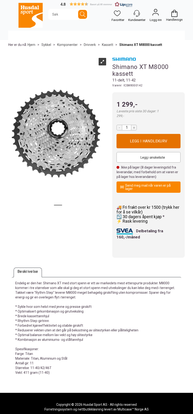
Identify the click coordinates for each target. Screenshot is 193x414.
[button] (96, 4)
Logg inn (155, 13)
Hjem (31, 45)
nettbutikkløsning (90, 409)
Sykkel (46, 45)
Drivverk (90, 45)
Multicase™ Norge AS (133, 409)
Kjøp (149, 141)
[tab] (28, 272)
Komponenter (67, 45)
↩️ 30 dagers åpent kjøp (140, 216)
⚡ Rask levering (132, 221)
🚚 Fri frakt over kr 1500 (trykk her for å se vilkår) (148, 209)
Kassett (107, 45)
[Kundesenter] (136, 13)
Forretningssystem (58, 409)
